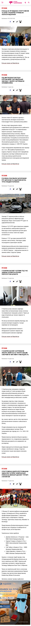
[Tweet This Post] (13, 21)
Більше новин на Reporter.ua (10, 63)
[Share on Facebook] (10, 21)
